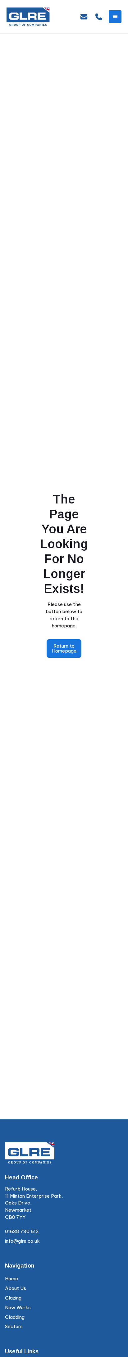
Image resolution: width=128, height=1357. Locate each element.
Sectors (14, 1326)
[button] (115, 16)
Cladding (15, 1317)
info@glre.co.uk (22, 1241)
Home (11, 1279)
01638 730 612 (22, 1231)
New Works (18, 1307)
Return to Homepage (64, 648)
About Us (15, 1288)
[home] (28, 16)
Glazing (13, 1298)
